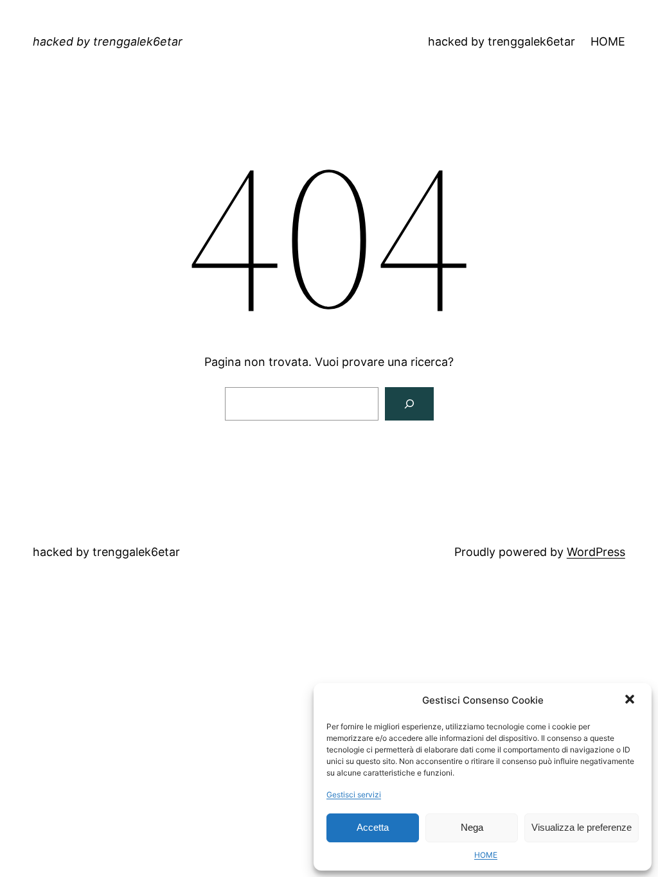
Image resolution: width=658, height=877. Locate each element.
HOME (485, 855)
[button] (631, 700)
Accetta (373, 827)
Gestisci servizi (353, 794)
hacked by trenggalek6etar (107, 41)
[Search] (409, 404)
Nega (472, 827)
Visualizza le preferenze (581, 827)
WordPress (596, 552)
